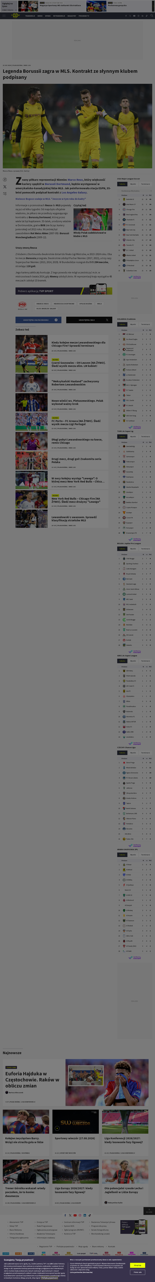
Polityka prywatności (50, 1278)
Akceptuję (137, 1265)
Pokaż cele (138, 1272)
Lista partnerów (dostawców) (81, 1272)
